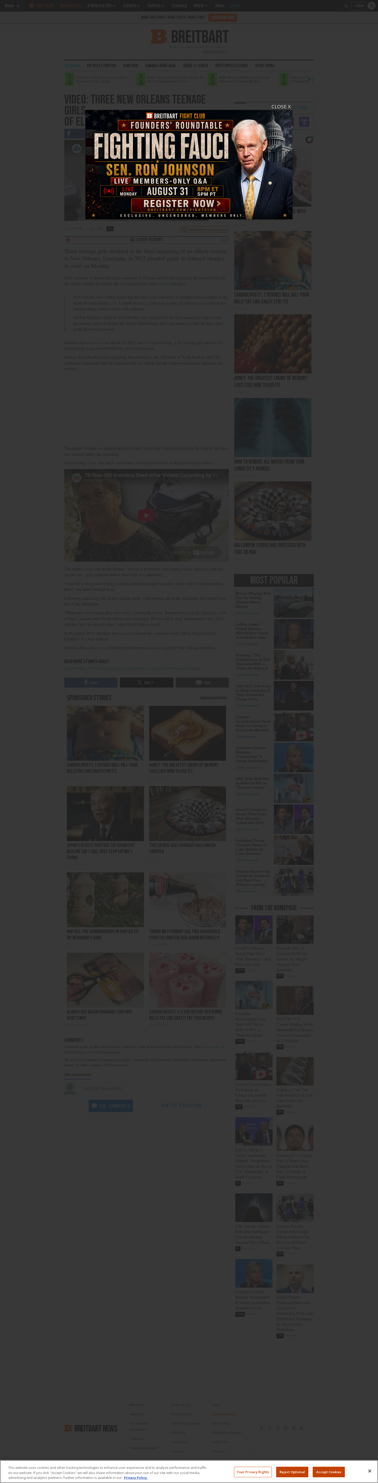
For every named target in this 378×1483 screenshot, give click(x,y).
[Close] (369, 1471)
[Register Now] (189, 161)
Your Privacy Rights (253, 1471)
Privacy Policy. (136, 1477)
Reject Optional (292, 1471)
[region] (189, 1471)
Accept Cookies (328, 1471)
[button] (189, 741)
